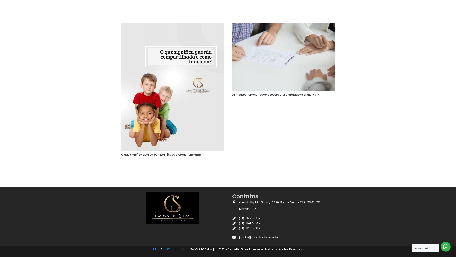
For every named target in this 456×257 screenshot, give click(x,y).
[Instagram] (161, 249)
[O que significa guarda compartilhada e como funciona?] (172, 25)
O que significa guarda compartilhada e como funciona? (161, 155)
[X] (175, 249)
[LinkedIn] (168, 249)
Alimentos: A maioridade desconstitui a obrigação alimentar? (275, 95)
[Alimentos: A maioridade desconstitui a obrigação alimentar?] (283, 25)
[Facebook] (154, 249)
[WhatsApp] (182, 249)
